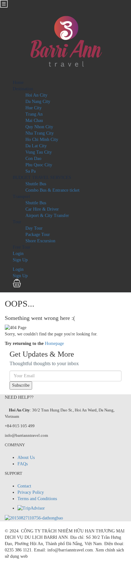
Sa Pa (30, 171)
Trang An (34, 114)
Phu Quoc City (38, 164)
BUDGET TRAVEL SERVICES (42, 177)
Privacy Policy (30, 492)
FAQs (22, 463)
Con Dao (33, 158)
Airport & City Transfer (47, 215)
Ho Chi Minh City (41, 139)
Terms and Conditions (37, 498)
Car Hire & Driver (42, 209)
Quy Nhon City (39, 126)
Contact (24, 486)
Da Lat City (36, 145)
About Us (26, 457)
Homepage (54, 343)
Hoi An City (36, 95)
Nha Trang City (39, 133)
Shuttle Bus (35, 183)
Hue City (33, 107)
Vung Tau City (38, 152)
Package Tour (37, 234)
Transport (21, 196)
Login (18, 253)
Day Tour (34, 228)
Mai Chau (34, 120)
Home (18, 82)
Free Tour (22, 247)
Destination (23, 88)
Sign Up (20, 260)
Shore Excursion (40, 240)
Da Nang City (37, 101)
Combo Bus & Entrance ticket (52, 190)
